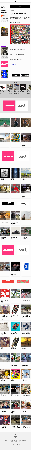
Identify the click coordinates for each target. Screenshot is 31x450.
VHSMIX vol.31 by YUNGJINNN (6, 21)
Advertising (24, 440)
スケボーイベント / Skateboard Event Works (15, 441)
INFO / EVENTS (12, 10)
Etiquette (20, 440)
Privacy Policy (11, 440)
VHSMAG (1, 21)
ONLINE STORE (3, 10)
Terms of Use (15, 440)
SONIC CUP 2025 (4, 12)
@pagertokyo (14, 64)
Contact (6, 440)
